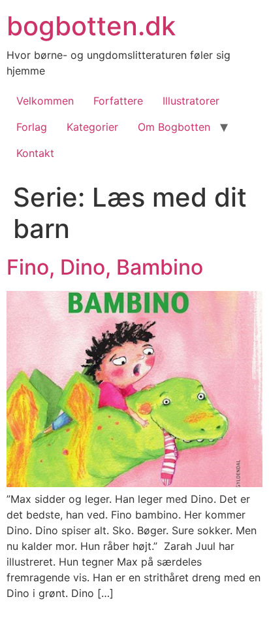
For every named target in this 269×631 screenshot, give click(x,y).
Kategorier (92, 126)
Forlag (31, 126)
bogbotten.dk (91, 26)
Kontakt (35, 153)
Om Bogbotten (174, 126)
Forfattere (118, 100)
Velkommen (45, 100)
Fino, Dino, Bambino (107, 267)
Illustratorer (191, 100)
